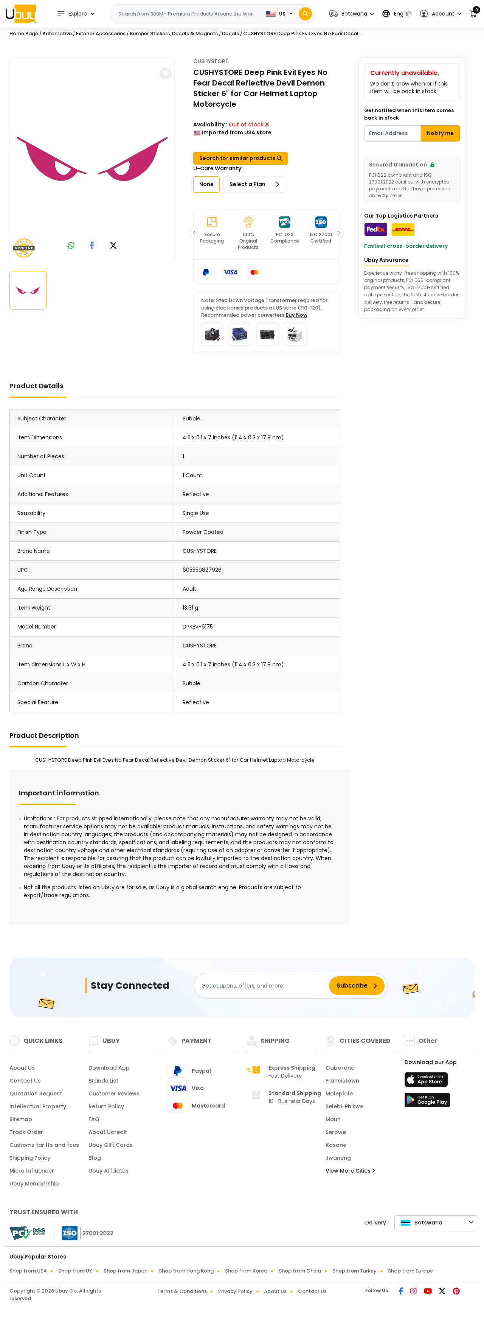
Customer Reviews (114, 1093)
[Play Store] (427, 1102)
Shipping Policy (29, 1158)
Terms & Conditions (182, 1291)
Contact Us (25, 1080)
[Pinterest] (456, 1292)
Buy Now (296, 315)
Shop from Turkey (354, 1270)
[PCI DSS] (27, 1233)
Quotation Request (35, 1093)
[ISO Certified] (84, 1233)
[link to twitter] (113, 246)
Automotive (57, 33)
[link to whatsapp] (71, 246)
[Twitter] (443, 1292)
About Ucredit (107, 1132)
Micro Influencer (31, 1171)
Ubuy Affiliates (108, 1171)
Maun (333, 1119)
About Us (22, 1068)
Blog (94, 1158)
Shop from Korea (246, 1270)
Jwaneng (338, 1158)
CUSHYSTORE (210, 61)
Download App (109, 1068)
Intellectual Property (37, 1106)
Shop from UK (75, 1270)
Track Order (26, 1132)
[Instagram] (414, 1292)
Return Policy (106, 1106)
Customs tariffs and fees (44, 1145)
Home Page (23, 33)
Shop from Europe (410, 1270)
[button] (351, 14)
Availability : (210, 124)
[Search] (305, 13)
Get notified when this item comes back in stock (409, 114)
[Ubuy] (21, 13)
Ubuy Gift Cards (110, 1145)
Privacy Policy (235, 1291)
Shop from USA (28, 1270)
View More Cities (349, 1171)
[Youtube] (428, 1292)
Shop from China (300, 1270)
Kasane (336, 1145)
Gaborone (340, 1068)
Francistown (342, 1080)
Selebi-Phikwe (344, 1106)
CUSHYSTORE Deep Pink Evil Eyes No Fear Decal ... (303, 33)
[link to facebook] (92, 246)
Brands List (103, 1080)
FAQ (93, 1119)
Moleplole (339, 1093)
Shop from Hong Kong (186, 1270)
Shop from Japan (125, 1270)
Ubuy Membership (34, 1183)
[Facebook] (401, 1292)
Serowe (336, 1132)
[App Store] (427, 1081)
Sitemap (20, 1119)
